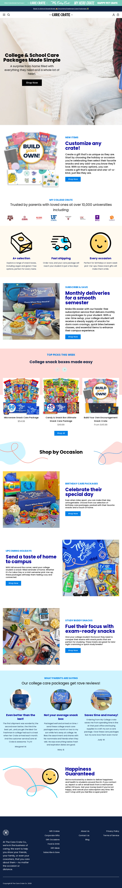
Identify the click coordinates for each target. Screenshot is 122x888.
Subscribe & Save (51, 852)
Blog (87, 839)
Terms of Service (111, 835)
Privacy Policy (112, 831)
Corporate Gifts (52, 835)
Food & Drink (54, 844)
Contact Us (84, 835)
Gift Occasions (53, 839)
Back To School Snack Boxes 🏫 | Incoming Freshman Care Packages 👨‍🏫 (61, 8)
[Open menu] (2, 14)
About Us (85, 831)
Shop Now (32, 82)
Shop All (61, 433)
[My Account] (113, 15)
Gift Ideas (55, 848)
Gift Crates (54, 831)
